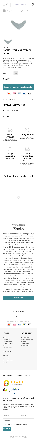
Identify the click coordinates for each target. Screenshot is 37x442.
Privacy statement (8, 361)
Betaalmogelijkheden (27, 339)
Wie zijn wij (6, 337)
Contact (6, 116)
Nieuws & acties (7, 341)
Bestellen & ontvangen (14, 105)
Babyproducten (10, 11)
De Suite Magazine (8, 343)
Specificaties (9, 99)
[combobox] (20, 5)
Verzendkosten (25, 337)
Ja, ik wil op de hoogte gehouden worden (15, 424)
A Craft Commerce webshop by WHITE (18, 437)
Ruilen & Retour (10, 111)
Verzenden (6, 428)
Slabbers (24, 11)
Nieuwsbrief (6, 339)
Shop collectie (18, 297)
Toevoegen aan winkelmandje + (18, 87)
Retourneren (25, 343)
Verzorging (19, 11)
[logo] (7, 4)
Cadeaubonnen (7, 347)
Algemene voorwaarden (6, 356)
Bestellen (24, 341)
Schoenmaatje (25, 345)
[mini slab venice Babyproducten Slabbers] (18, 22)
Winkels (5, 345)
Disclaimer (6, 359)
